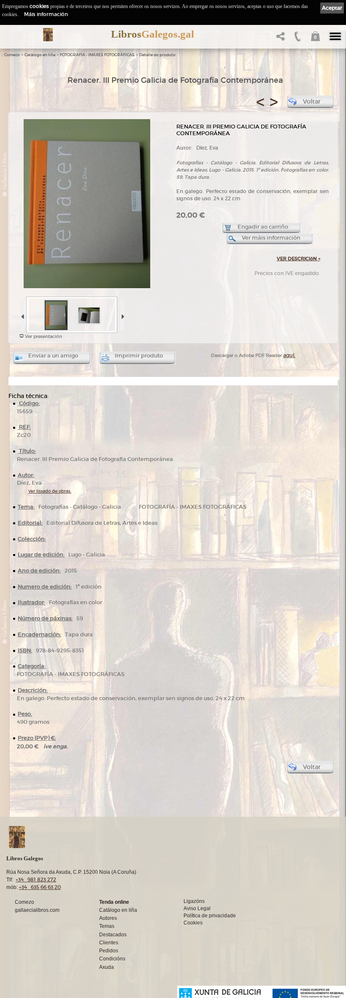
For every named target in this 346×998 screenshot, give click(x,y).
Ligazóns (194, 901)
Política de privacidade (210, 915)
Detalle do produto (157, 55)
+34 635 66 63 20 (40, 887)
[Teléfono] (296, 38)
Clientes (108, 942)
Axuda (106, 967)
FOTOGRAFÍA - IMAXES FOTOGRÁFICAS (97, 55)
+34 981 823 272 (36, 879)
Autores (108, 918)
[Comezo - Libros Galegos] (48, 34)
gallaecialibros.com (37, 910)
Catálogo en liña (39, 55)
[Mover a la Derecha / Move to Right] (121, 314)
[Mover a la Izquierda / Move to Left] (21, 314)
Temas (106, 926)
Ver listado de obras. (49, 491)
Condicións (112, 958)
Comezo (12, 55)
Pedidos (108, 950)
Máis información (46, 14)
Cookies (193, 922)
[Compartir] (279, 38)
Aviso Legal (197, 908)
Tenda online (114, 902)
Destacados (113, 934)
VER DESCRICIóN (298, 259)
